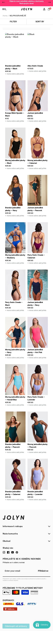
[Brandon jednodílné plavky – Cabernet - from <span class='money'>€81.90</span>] (15, 474)
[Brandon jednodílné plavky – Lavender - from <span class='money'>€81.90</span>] (37, 474)
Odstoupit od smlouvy (16, 626)
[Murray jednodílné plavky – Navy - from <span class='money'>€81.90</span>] (15, 332)
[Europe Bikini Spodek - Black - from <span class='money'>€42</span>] (15, 95)
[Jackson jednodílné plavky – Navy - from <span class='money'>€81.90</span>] (37, 285)
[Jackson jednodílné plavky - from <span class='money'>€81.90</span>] (37, 95)
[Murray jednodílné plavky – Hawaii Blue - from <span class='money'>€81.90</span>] (15, 379)
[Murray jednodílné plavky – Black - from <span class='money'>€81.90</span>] (15, 143)
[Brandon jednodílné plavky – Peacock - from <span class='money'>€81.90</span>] (15, 427)
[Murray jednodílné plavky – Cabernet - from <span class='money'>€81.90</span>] (37, 143)
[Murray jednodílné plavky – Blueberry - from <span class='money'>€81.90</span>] (15, 237)
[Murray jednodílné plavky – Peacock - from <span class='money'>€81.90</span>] (37, 427)
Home (5, 15)
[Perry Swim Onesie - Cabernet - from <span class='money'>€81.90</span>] (37, 237)
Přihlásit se (43, 571)
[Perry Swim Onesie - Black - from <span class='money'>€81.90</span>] (15, 285)
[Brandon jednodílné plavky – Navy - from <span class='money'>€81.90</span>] (15, 190)
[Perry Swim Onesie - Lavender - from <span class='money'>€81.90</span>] (37, 379)
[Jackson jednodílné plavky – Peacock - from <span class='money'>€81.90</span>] (37, 190)
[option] (26, 2)
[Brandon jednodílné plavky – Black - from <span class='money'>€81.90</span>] (15, 48)
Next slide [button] (49, 2)
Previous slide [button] (3, 2)
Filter (13, 21)
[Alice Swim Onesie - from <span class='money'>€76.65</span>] (37, 48)
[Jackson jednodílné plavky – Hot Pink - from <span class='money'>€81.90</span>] (37, 332)
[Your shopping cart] (49, 11)
